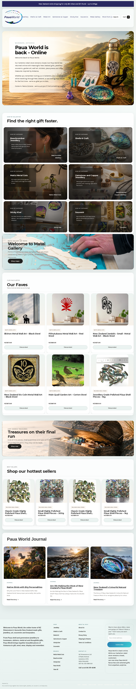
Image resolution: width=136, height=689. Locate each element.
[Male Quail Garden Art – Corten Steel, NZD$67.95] (68, 370)
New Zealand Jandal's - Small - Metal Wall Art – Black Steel (111, 335)
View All (55, 669)
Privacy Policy (83, 635)
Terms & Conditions (85, 642)
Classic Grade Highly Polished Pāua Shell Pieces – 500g (15, 512)
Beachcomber (57, 658)
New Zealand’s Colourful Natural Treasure (110, 588)
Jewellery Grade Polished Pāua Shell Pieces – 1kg (111, 396)
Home (79, 684)
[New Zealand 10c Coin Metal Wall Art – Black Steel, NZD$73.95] (23, 370)
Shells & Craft (35, 17)
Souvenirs (84, 17)
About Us (81, 627)
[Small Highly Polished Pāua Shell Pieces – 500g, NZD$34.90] (51, 491)
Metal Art (46, 17)
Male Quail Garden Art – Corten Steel (67, 395)
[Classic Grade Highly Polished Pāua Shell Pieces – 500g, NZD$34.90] (18, 491)
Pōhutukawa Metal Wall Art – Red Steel (66, 335)
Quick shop (24, 322)
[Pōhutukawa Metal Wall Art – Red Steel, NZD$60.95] (68, 309)
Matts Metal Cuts (58, 654)
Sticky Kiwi (74, 17)
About (132, 684)
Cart (126, 17)
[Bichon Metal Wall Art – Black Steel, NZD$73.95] (23, 309)
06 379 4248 (91, 668)
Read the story (12, 599)
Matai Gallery (95, 17)
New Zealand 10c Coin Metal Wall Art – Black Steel (23, 396)
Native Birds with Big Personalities (24, 587)
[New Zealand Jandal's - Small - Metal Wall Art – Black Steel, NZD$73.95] (112, 309)
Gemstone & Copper (60, 17)
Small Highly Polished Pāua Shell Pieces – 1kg (116, 512)
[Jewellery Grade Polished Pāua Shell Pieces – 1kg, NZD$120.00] (112, 370)
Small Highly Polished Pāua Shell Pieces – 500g (51, 512)
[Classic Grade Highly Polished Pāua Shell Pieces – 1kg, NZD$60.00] (84, 491)
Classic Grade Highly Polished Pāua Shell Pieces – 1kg (81, 512)
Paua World (56, 665)
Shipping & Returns (85, 639)
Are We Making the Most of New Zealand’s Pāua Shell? (66, 587)
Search (115, 17)
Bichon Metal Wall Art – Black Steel (22, 334)
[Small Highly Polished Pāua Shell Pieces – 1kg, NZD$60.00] (117, 491)
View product (24, 347)
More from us (107, 17)
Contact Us (82, 631)
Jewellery (24, 17)
